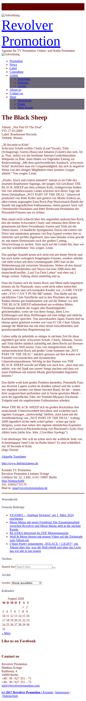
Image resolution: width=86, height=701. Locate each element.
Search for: (8, 566)
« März (6, 633)
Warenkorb (25, 100)
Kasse (21, 104)
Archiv (22, 86)
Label (13, 68)
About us (15, 89)
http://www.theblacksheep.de (20, 463)
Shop (13, 97)
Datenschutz (10, 696)
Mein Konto (25, 107)
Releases (23, 82)
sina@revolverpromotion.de (29, 488)
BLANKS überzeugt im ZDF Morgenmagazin (39, 533)
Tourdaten (24, 79)
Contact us (16, 93)
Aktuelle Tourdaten (14, 456)
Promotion (16, 61)
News (13, 64)
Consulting (16, 71)
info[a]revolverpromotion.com (21, 685)
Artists (14, 75)
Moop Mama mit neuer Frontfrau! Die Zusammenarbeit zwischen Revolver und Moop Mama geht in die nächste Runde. (45, 526)
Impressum (62, 692)
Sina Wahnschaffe (13, 481)
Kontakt (48, 692)
